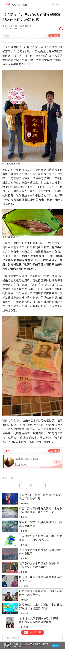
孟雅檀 (19, 458)
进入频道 (54, 35)
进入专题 (54, 450)
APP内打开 (35, 632)
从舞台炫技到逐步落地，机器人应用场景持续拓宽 (31, 645)
